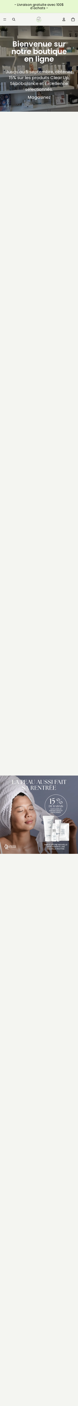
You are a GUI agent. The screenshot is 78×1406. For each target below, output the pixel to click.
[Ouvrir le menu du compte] (63, 19)
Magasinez (39, 97)
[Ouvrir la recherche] (13, 19)
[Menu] (5, 19)
